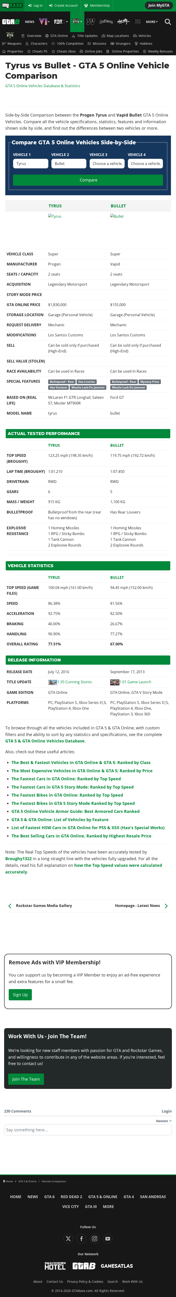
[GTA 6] (44, 21)
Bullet (118, 206)
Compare (88, 180)
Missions (99, 44)
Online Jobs (93, 51)
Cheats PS (39, 51)
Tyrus (55, 206)
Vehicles (144, 36)
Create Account (66, 5)
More (150, 22)
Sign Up (20, 994)
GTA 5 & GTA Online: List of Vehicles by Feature (60, 819)
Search (112, 1282)
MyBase (8, 5)
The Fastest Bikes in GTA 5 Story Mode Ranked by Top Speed (73, 803)
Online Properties (125, 51)
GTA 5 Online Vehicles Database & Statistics (42, 85)
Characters (39, 44)
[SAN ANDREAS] (106, 21)
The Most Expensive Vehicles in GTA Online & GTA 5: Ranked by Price (82, 770)
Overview (34, 36)
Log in (38, 5)
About (37, 1282)
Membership (100, 5)
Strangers (123, 44)
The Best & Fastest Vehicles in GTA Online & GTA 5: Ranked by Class (81, 762)
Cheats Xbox (66, 51)
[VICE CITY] (123, 21)
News (29, 22)
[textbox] (88, 1131)
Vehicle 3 (98, 154)
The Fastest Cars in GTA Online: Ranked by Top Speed (66, 778)
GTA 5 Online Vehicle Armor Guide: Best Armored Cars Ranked (75, 811)
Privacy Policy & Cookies (85, 1282)
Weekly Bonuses (160, 51)
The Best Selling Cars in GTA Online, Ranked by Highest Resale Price (81, 836)
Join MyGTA (158, 5)
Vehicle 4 (137, 154)
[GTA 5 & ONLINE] (77, 21)
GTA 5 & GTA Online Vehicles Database (45, 741)
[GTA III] (138, 21)
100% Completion (70, 44)
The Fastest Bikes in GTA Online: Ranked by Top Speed (67, 795)
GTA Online (59, 36)
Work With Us (132, 1282)
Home (15, 1196)
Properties (15, 51)
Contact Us (55, 1282)
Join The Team (26, 1079)
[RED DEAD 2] (61, 21)
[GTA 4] (90, 21)
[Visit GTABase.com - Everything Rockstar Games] (84, 1266)
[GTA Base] (11, 22)
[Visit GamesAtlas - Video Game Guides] (117, 1266)
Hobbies (146, 44)
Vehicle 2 (60, 154)
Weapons (14, 44)
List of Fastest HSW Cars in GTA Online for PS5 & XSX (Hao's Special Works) (88, 827)
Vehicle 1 (22, 154)
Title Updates (87, 36)
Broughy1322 (18, 858)
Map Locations (118, 36)
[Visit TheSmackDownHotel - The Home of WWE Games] (55, 1266)
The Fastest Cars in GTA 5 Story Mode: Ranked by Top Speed (72, 787)
